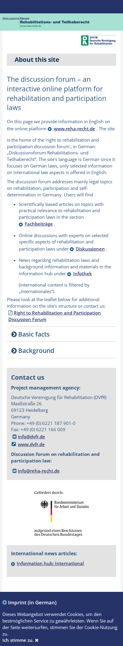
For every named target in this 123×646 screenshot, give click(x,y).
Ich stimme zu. (18, 640)
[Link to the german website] (46, 21)
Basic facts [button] (33, 334)
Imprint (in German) (32, 602)
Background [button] (35, 350)
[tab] (61, 334)
